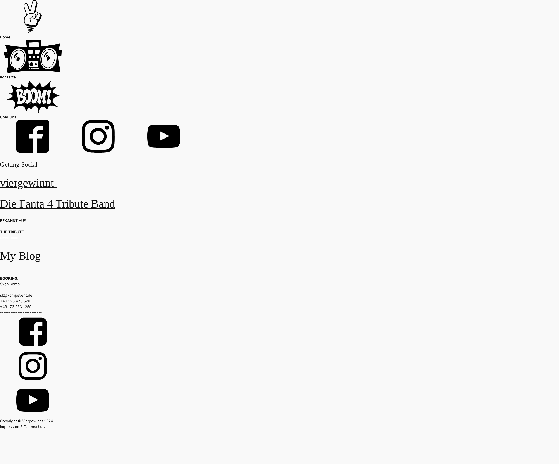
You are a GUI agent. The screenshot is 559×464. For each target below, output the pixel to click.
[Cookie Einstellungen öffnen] (33, 461)
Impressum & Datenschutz (23, 426)
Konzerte (8, 77)
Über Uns (8, 117)
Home (5, 37)
